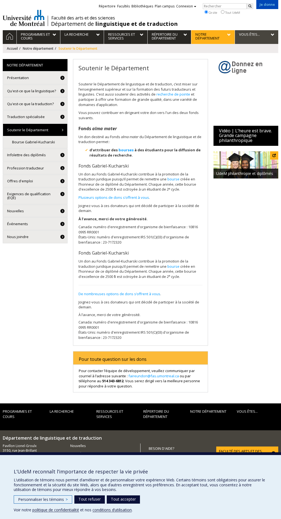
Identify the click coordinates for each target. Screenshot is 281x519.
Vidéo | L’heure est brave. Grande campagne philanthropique (245, 135)
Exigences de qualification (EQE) (28, 195)
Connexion (184, 6)
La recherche (62, 411)
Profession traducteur (25, 168)
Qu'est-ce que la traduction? (30, 103)
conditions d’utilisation (112, 509)
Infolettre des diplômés (26, 154)
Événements (17, 223)
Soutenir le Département (27, 129)
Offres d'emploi (20, 180)
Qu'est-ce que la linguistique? (31, 90)
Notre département (38, 48)
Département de (114, 24)
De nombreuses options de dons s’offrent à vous (119, 293)
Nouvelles (15, 210)
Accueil (12, 48)
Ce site (212, 12)
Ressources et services (109, 414)
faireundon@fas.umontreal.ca (153, 375)
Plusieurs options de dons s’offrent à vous (113, 197)
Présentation (18, 77)
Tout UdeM (232, 12)
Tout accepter (123, 499)
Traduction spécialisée (26, 116)
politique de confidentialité (55, 509)
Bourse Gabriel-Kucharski (33, 141)
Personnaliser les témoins (43, 499)
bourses (126, 149)
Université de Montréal (24, 18)
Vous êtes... (247, 411)
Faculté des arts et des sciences (83, 18)
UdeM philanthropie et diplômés (244, 173)
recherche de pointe (173, 94)
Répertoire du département (156, 414)
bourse (173, 179)
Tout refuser (89, 499)
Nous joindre (18, 236)
